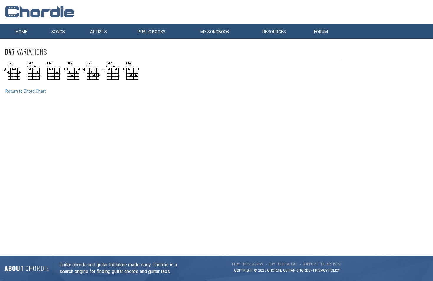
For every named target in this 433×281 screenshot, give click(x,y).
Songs (58, 31)
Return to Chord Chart (25, 91)
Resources (274, 31)
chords (303, 270)
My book (214, 31)
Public (152, 31)
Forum (321, 31)
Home (21, 31)
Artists (98, 31)
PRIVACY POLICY (326, 270)
